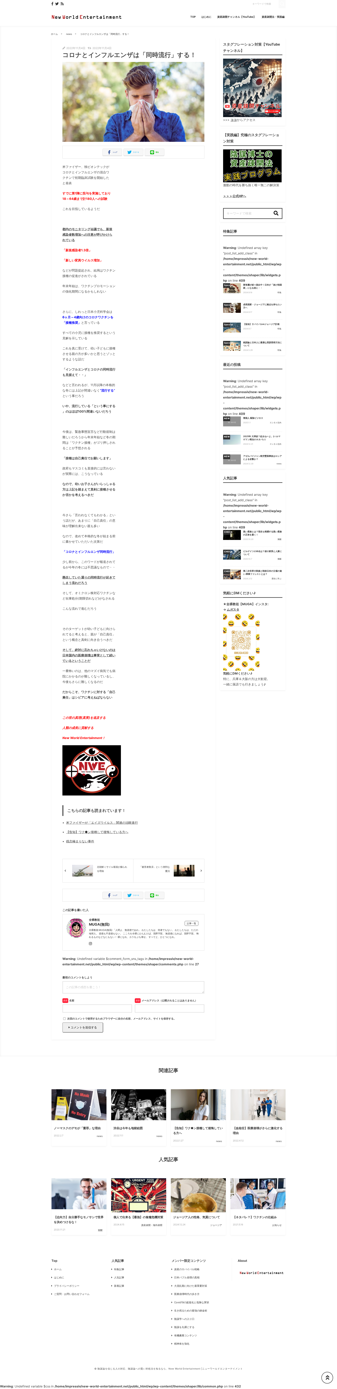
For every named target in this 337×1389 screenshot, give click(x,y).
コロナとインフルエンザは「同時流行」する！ (104, 34)
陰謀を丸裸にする (184, 1327)
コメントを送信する (83, 1027)
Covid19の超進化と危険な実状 (191, 1302)
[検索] (276, 213)
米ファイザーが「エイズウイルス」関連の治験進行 (102, 823)
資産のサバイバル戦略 (187, 1269)
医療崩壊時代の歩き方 (187, 1294)
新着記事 (119, 1285)
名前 (71, 1000)
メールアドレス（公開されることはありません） (169, 1000)
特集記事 (119, 1269)
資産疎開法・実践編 (273, 16)
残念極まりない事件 (80, 841)
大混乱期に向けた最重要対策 (190, 1285)
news (69, 34)
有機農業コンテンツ (185, 1335)
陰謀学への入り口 (184, 1318)
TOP (193, 16)
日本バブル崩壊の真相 (187, 1277)
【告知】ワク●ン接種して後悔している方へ (97, 832)
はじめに (206, 16)
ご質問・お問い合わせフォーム (72, 1294)
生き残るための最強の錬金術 (190, 1310)
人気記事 (119, 1277)
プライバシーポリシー (66, 1285)
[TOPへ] (327, 1378)
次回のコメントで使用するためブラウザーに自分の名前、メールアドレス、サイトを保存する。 (121, 1018)
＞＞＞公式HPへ (234, 196)
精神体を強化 (181, 1343)
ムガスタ (233, 609)
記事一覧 (191, 923)
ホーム (54, 34)
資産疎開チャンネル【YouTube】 (236, 16)
